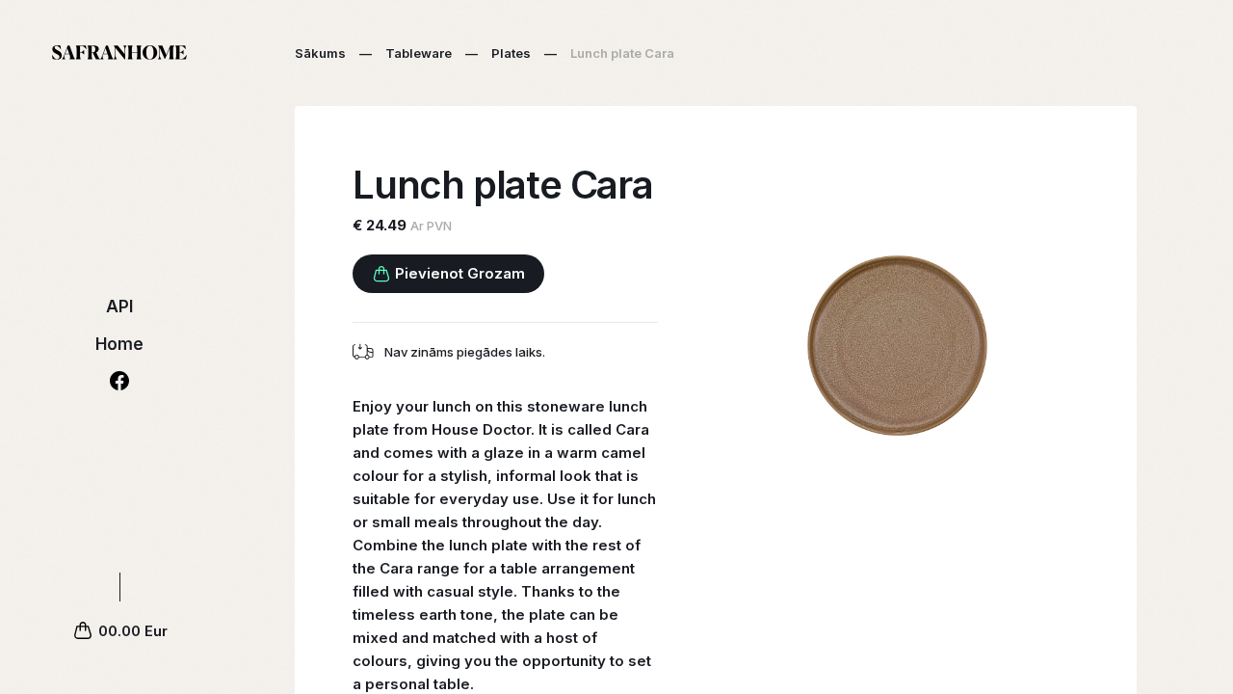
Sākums (320, 53)
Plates (511, 53)
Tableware (418, 53)
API (119, 306)
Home (119, 344)
